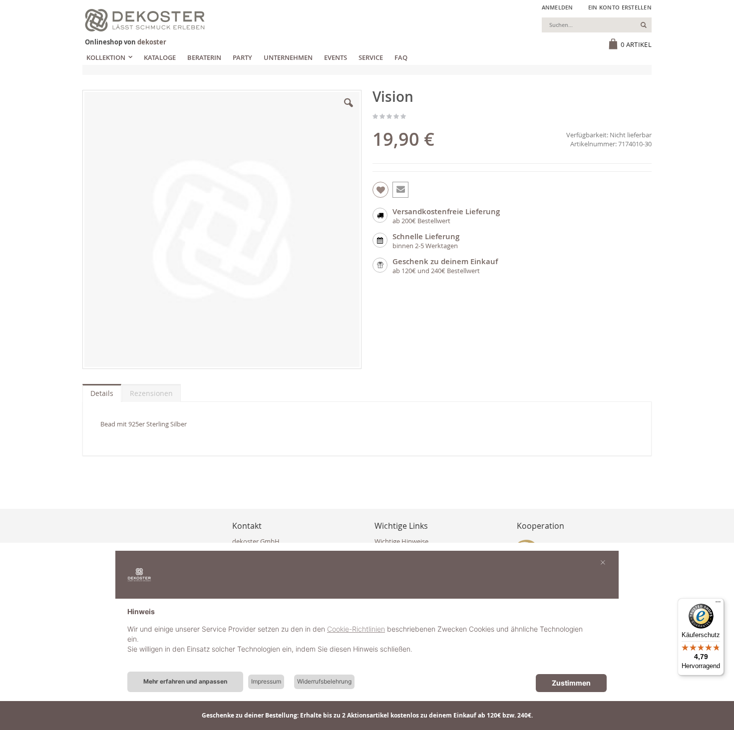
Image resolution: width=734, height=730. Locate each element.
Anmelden (557, 7)
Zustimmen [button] (571, 683)
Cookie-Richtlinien (356, 629)
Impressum (266, 681)
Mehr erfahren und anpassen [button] (185, 681)
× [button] (603, 562)
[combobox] (597, 24)
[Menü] (718, 604)
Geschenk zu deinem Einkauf (445, 261)
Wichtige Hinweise (401, 541)
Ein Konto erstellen (620, 7)
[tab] (101, 391)
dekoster (151, 41)
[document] (367, 638)
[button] (348, 110)
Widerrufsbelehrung (324, 681)
